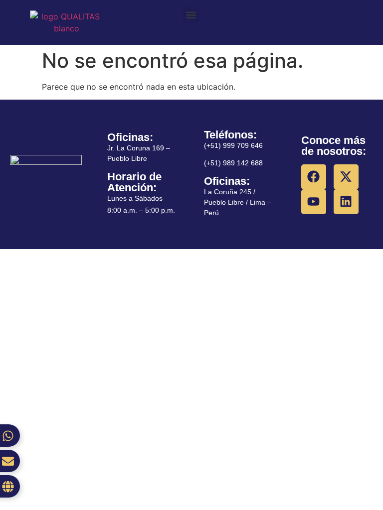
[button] (191, 15)
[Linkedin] (346, 201)
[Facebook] (313, 176)
